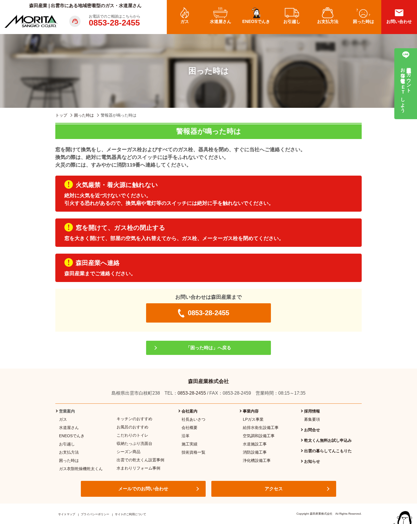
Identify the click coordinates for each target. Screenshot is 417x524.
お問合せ (312, 430)
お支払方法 (69, 452)
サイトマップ (66, 514)
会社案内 (189, 411)
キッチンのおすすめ (134, 418)
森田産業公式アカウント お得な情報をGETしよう (406, 87)
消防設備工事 (255, 452)
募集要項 (312, 419)
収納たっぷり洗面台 (134, 443)
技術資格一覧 (193, 452)
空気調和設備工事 (259, 435)
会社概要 (189, 427)
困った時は (69, 460)
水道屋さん (69, 427)
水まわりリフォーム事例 (138, 468)
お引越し (67, 444)
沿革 (185, 435)
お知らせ (312, 461)
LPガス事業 (253, 419)
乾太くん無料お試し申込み (328, 440)
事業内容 (251, 411)
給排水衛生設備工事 (261, 427)
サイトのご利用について (130, 514)
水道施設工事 (255, 444)
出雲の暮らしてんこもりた (328, 451)
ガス (63, 419)
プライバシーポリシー (95, 514)
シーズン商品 (128, 451)
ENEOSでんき (72, 435)
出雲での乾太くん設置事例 (140, 460)
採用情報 (312, 411)
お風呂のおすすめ (132, 427)
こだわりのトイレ (132, 435)
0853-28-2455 (114, 22)
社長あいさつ (193, 419)
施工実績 (189, 444)
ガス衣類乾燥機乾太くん (81, 468)
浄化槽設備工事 (257, 460)
